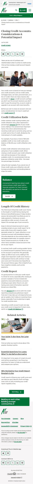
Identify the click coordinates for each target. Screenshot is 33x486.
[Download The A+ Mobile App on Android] (8, 453)
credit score (8, 113)
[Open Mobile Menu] (30, 10)
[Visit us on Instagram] (8, 463)
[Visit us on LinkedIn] (17, 463)
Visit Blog (15, 392)
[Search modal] (16, 10)
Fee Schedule (5, 418)
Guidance (10, 20)
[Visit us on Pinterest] (22, 463)
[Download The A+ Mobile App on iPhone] (3, 453)
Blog (16, 20)
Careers (15, 418)
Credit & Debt (6, 45)
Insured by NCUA (15, 477)
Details (7, 196)
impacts (12, 125)
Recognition (5, 422)
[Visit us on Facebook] (3, 463)
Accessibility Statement (9, 426)
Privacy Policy (25, 426)
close (12, 99)
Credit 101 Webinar (14, 309)
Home (4, 20)
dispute (9, 291)
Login (24, 10)
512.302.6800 (21, 432)
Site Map (15, 422)
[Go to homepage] (5, 11)
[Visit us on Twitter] (13, 463)
